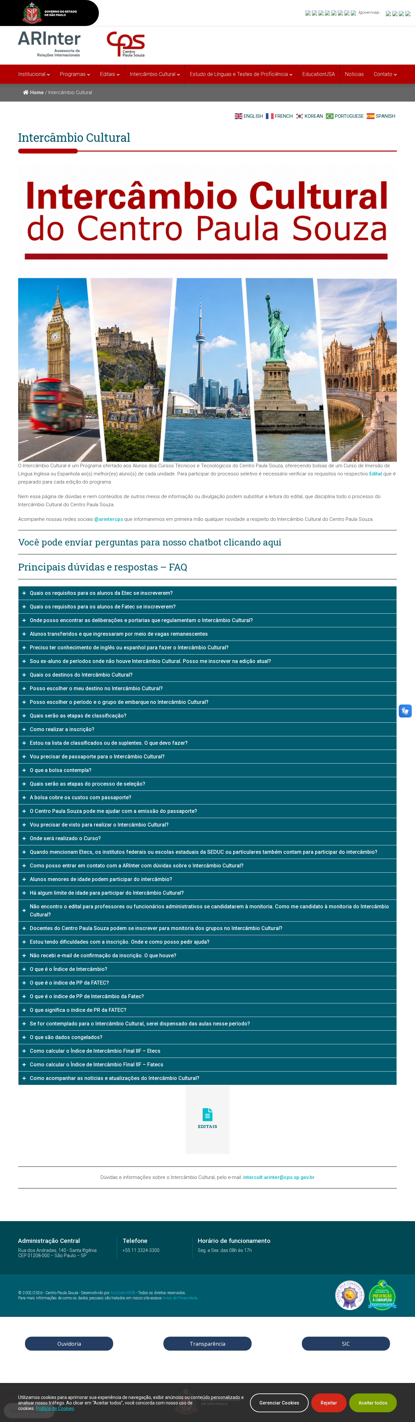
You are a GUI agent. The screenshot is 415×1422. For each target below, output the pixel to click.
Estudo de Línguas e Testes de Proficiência (239, 74)
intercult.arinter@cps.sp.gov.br (278, 1177)
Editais (107, 74)
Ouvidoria (69, 1343)
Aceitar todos (373, 1402)
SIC (346, 1343)
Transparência (207, 1343)
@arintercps (108, 519)
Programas (73, 74)
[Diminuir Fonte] (395, 13)
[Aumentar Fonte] (389, 13)
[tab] (207, 593)
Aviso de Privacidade (179, 1298)
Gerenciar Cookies (279, 1402)
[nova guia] (408, 13)
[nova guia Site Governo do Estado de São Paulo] (49, 14)
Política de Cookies (55, 1408)
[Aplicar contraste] (402, 13)
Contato (383, 74)
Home (37, 92)
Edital (375, 474)
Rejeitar (329, 1402)
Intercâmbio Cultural (152, 74)
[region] (207, 1403)
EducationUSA (318, 74)
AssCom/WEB (123, 1293)
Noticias (354, 74)
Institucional (31, 74)
